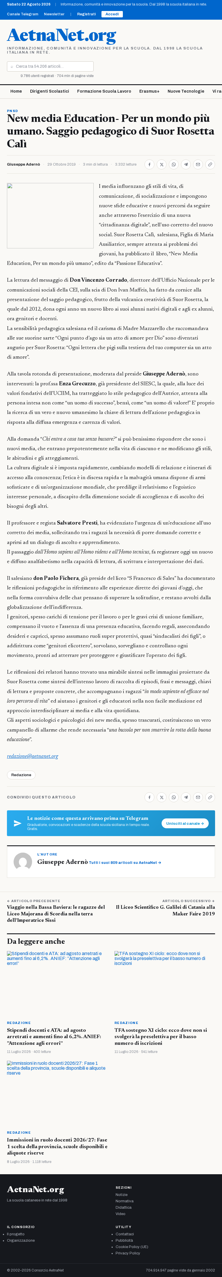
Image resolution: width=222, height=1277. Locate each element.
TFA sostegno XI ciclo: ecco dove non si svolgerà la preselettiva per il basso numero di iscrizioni (160, 1037)
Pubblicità (124, 1240)
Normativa (125, 1201)
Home (16, 91)
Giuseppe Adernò (23, 164)
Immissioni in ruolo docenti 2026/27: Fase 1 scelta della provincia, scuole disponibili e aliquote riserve (57, 1147)
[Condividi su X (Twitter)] (161, 164)
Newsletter (54, 14)
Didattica (124, 1207)
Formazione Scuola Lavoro (104, 91)
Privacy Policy (128, 1253)
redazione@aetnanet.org (32, 756)
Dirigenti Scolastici (49, 91)
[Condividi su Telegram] (186, 164)
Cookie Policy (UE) (132, 1247)
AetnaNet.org (61, 36)
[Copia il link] (210, 164)
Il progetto (16, 1234)
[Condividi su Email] (198, 164)
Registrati (86, 14)
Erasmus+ (149, 91)
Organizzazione (21, 1240)
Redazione (21, 775)
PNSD (12, 111)
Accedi (112, 14)
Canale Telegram (22, 14)
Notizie (121, 1195)
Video (120, 1214)
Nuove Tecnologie (186, 91)
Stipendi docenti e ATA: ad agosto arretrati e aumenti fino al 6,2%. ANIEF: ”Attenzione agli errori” (54, 1037)
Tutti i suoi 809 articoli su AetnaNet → (125, 863)
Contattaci (125, 1234)
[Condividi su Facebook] (149, 164)
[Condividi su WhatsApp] (174, 164)
